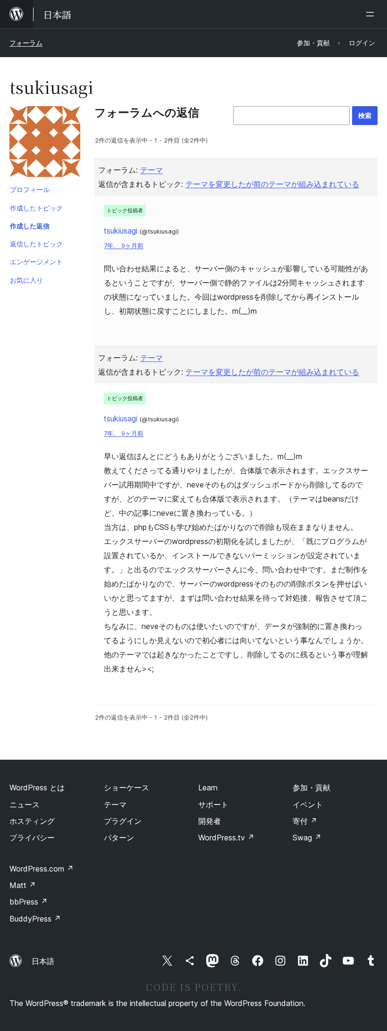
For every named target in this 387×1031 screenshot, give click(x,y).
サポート (213, 804)
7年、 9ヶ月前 (123, 245)
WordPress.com (41, 868)
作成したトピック (36, 208)
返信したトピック (36, 244)
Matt (22, 885)
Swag (307, 837)
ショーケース (126, 787)
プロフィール (30, 189)
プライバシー (32, 837)
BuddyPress (35, 918)
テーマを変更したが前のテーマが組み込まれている (272, 184)
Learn (208, 787)
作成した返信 (30, 226)
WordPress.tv (226, 837)
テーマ (151, 170)
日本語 (43, 961)
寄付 (305, 821)
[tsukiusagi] (44, 143)
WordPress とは (37, 787)
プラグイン (123, 821)
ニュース (24, 804)
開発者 (209, 821)
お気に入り (26, 280)
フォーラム (25, 43)
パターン (119, 837)
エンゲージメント (36, 262)
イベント (308, 804)
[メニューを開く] (372, 14)
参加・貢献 (311, 787)
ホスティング (32, 821)
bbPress (28, 901)
